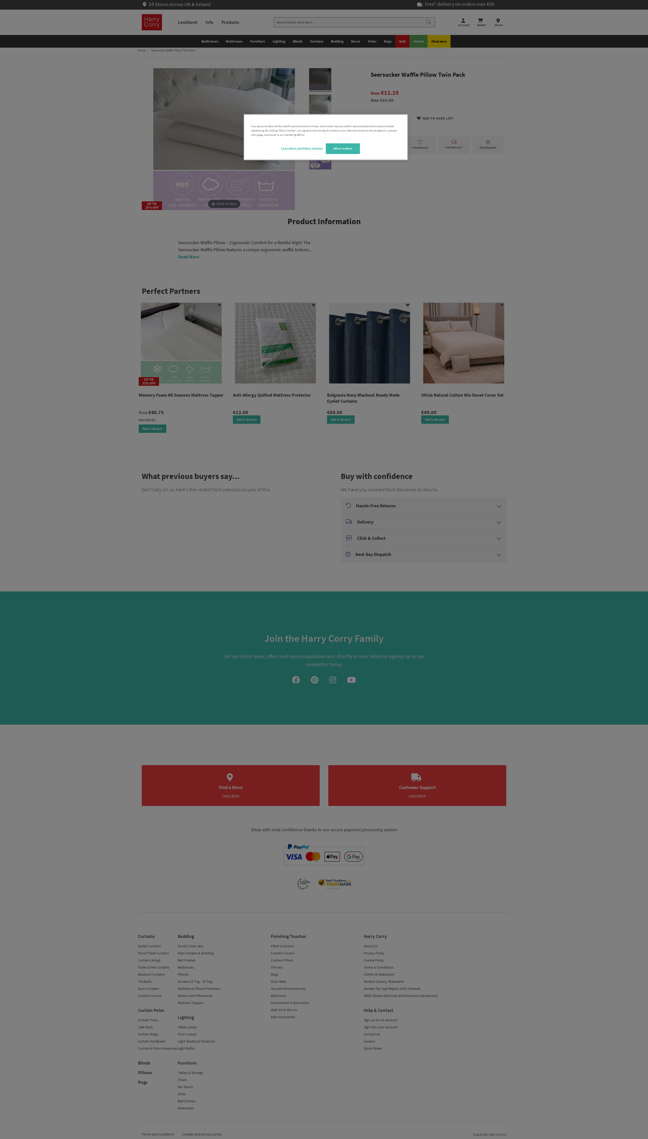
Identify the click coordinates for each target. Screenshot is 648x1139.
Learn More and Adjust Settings (302, 148)
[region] (326, 137)
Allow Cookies (342, 148)
